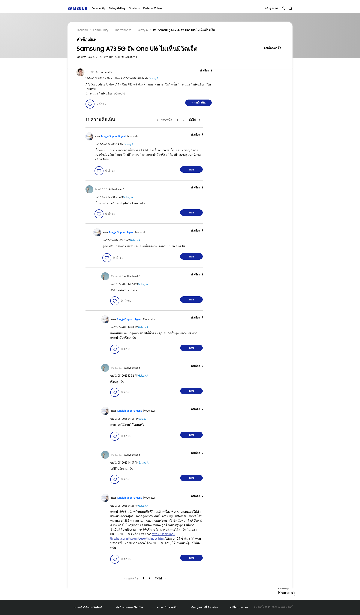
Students (134, 8)
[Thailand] (77, 8)
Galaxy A (153, 78)
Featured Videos (152, 8)
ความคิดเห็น (198, 102)
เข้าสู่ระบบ (271, 8)
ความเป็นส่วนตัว (167, 607)
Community (98, 8)
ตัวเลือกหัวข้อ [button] (272, 48)
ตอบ (191, 169)
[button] (205, 71)
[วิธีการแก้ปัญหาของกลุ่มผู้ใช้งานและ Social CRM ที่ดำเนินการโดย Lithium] (286, 591)
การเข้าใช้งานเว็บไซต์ (88, 607)
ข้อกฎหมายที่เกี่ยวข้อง (204, 607)
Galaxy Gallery (117, 8)
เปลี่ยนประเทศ (239, 607)
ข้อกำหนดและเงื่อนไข (129, 607)
